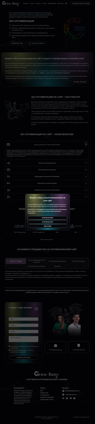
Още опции (47, 226)
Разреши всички (47, 218)
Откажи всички (47, 222)
